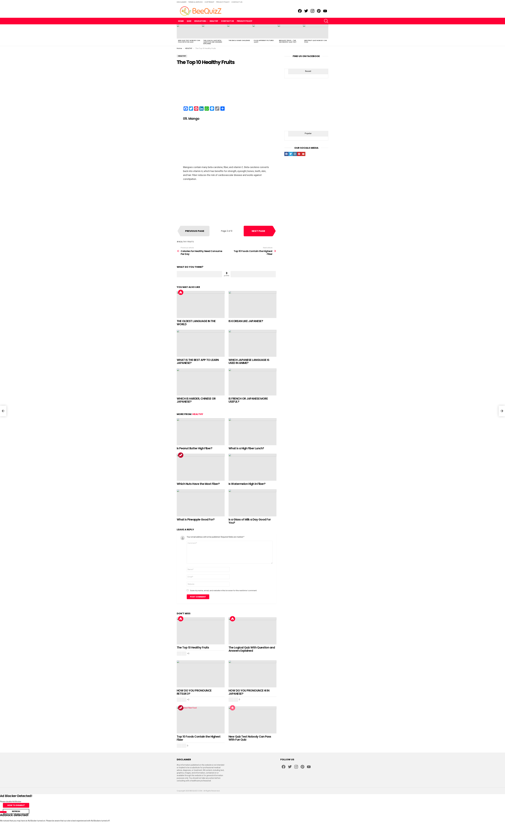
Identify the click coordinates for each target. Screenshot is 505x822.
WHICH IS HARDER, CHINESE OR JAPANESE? (196, 400)
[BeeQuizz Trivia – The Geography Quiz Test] (290, 31)
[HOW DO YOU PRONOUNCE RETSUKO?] (201, 673)
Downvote (253, 274)
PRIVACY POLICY (222, 2)
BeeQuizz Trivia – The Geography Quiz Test (287, 41)
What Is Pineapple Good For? (196, 519)
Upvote (199, 274)
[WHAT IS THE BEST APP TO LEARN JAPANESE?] (201, 343)
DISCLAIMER (181, 2)
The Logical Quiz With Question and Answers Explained (212, 42)
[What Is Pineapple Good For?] (201, 502)
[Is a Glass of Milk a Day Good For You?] (252, 502)
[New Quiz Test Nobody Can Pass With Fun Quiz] (189, 31)
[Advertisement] (226, 85)
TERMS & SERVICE (195, 2)
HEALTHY (214, 21)
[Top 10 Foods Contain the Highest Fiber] (201, 719)
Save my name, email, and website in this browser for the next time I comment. (223, 591)
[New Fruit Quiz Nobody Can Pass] (315, 31)
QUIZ (189, 21)
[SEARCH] (326, 21)
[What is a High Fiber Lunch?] (252, 431)
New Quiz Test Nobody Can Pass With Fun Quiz (189, 41)
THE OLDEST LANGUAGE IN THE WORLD (196, 322)
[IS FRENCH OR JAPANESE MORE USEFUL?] (252, 382)
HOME (181, 21)
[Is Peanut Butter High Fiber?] (201, 431)
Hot (180, 292)
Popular (232, 707)
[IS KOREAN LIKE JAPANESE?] (252, 304)
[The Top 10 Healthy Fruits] (201, 630)
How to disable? (16, 805)
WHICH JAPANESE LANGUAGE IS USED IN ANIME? (249, 361)
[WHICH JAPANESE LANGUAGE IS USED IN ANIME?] (252, 343)
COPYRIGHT (209, 2)
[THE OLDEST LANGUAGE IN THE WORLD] (201, 304)
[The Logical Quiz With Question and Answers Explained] (214, 31)
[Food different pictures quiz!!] (265, 31)
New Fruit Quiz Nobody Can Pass (315, 41)
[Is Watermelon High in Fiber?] (252, 467)
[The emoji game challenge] (239, 31)
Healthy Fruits (186, 241)
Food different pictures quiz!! (264, 41)
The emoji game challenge (239, 40)
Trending (180, 455)
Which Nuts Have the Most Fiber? (198, 484)
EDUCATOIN (200, 21)
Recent (308, 71)
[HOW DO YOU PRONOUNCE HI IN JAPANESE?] (252, 673)
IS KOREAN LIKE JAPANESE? (246, 321)
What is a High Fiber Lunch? (246, 448)
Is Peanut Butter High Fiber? (194, 448)
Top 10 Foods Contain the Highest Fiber (198, 738)
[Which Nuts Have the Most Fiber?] (201, 467)
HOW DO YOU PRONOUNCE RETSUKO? (194, 692)
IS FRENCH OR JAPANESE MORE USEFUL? (248, 400)
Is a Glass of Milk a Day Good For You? (250, 521)
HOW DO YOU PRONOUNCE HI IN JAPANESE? (249, 692)
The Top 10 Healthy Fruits (193, 647)
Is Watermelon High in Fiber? (247, 484)
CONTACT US (236, 2)
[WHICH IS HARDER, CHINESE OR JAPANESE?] (201, 382)
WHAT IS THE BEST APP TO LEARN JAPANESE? (198, 361)
